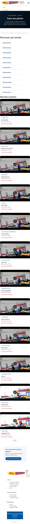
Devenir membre (13, 486)
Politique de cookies (14, 507)
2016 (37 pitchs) (7, 92)
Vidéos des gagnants (14, 485)
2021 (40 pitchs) (7, 67)
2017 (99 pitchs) (7, 87)
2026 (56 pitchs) (7, 43)
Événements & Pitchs (14, 483)
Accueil (4, 7)
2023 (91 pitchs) (7, 57)
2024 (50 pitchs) (7, 52)
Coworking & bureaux (14, 497)
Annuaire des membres (14, 482)
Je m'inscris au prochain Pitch (13, 458)
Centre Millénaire (13, 496)
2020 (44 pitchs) (7, 72)
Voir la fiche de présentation (6, 123)
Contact (11, 504)
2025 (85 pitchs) (7, 47)
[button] (28, 3)
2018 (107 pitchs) (7, 82)
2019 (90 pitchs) (7, 77)
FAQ (11, 488)
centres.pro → (15, 516)
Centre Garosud (13, 494)
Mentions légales (13, 506)
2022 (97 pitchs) (7, 62)
